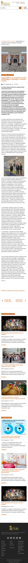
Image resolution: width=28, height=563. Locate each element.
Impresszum (21, 543)
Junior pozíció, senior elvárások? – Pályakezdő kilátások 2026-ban (11, 437)
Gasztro (3, 553)
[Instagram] (14, 538)
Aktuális (3, 543)
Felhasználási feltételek (21, 547)
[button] (25, 8)
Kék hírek (12, 544)
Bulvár (2, 555)
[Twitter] (17, 538)
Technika (3, 548)
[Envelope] (20, 538)
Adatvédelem (21, 549)
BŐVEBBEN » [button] (4, 410)
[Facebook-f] (8, 538)
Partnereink (20, 544)
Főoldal (2, 541)
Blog (19, 551)
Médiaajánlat (21, 541)
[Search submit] (20, 8)
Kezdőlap (3, 41)
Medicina (3, 550)
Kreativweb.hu (16, 561)
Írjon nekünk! (21, 553)
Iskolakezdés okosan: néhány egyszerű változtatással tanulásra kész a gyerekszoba (13, 471)
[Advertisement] (14, 26)
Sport (2, 552)
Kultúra (8, 41)
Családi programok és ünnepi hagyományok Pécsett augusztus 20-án (13, 397)
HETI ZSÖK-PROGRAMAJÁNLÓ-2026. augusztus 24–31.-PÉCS (12, 365)
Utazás (11, 543)
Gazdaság (3, 544)
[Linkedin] (11, 538)
